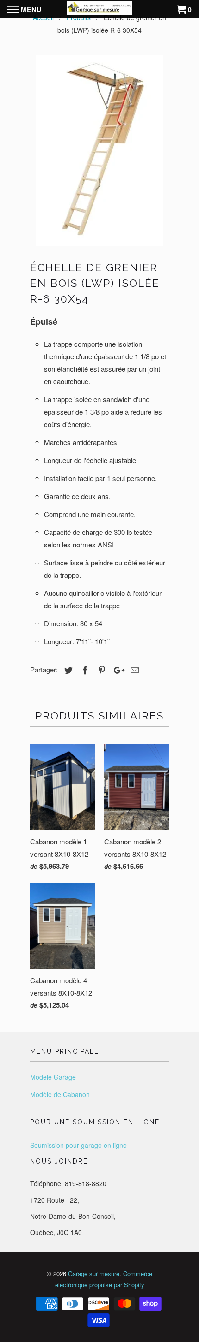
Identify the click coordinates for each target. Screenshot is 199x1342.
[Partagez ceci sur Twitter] (67, 670)
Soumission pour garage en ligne (78, 1145)
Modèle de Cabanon (60, 1094)
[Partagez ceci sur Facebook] (83, 670)
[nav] (24, 9)
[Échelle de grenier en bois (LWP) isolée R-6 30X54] (99, 150)
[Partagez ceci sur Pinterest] (100, 670)
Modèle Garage (53, 1076)
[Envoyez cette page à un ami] (133, 670)
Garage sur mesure (93, 1273)
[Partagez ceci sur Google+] (116, 670)
